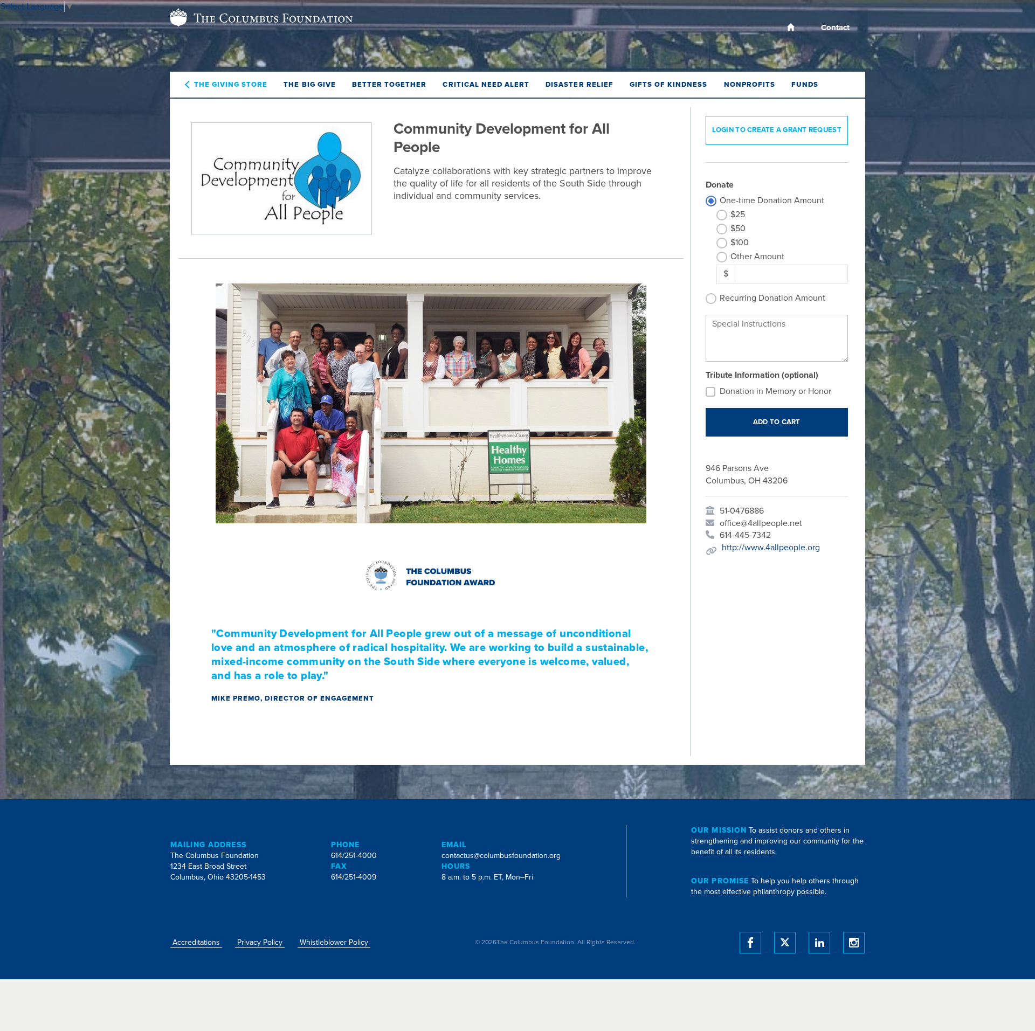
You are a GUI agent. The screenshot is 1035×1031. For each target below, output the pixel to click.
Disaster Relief (579, 84)
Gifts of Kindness (669, 84)
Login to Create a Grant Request (776, 130)
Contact (835, 27)
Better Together (389, 84)
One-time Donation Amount (772, 200)
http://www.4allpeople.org (771, 547)
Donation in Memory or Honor (775, 391)
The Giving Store (231, 84)
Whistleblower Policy (334, 942)
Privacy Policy (260, 942)
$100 (739, 242)
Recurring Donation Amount (772, 298)
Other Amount (757, 256)
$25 (737, 214)
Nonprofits (749, 84)
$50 (738, 228)
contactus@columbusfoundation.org (501, 855)
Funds (804, 84)
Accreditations (196, 942)
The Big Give (309, 84)
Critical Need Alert (486, 84)
